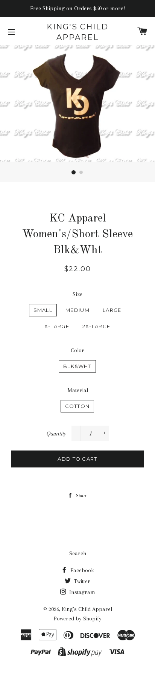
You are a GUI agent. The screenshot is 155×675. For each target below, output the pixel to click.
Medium (77, 310)
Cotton (77, 406)
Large (112, 310)
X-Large (56, 326)
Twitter (81, 581)
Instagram (81, 592)
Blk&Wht (77, 366)
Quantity (56, 433)
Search (77, 553)
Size (77, 294)
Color (77, 350)
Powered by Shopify (77, 618)
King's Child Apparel (77, 32)
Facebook (81, 570)
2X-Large (96, 326)
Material (77, 390)
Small (43, 310)
